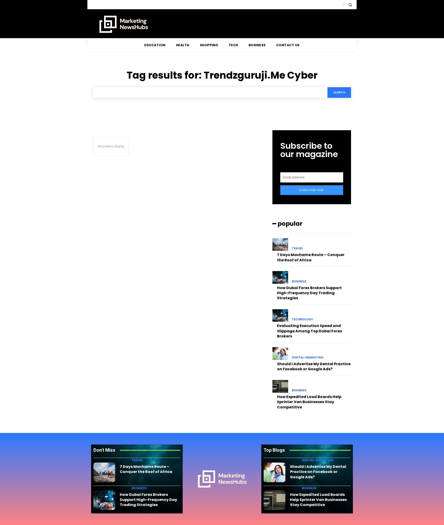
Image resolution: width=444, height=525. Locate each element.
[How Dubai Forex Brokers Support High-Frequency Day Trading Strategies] (280, 277)
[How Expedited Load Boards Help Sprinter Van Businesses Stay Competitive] (280, 386)
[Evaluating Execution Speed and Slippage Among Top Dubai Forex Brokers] (280, 315)
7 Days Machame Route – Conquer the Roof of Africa (311, 257)
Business (299, 281)
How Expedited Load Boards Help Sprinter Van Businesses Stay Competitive (309, 402)
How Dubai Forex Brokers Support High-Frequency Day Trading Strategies (309, 293)
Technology (302, 319)
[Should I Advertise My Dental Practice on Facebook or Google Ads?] (280, 353)
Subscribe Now (311, 190)
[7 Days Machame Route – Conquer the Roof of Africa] (280, 244)
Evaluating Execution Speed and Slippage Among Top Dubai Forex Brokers (309, 331)
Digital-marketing (308, 357)
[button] (350, 4)
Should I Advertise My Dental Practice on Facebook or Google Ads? (314, 366)
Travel (297, 248)
